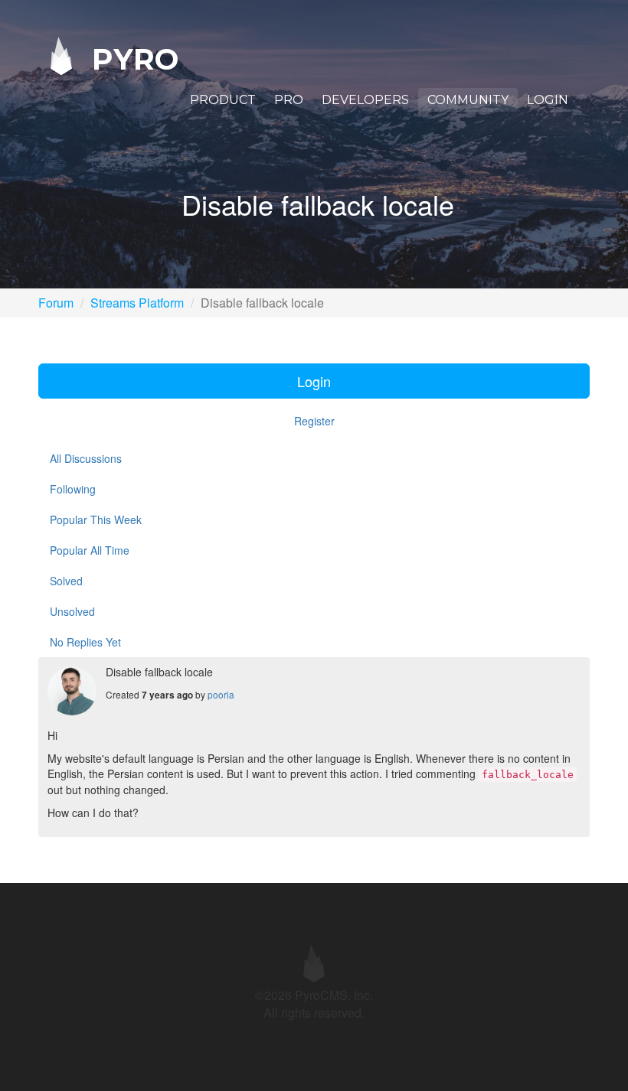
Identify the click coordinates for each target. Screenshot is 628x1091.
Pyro (130, 58)
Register (314, 420)
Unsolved (72, 611)
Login (547, 100)
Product (223, 100)
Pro (288, 100)
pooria (221, 694)
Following (73, 489)
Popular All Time (89, 550)
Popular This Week (96, 519)
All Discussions (86, 458)
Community (468, 100)
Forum (56, 302)
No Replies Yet (85, 642)
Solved (66, 580)
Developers (365, 100)
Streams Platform (137, 302)
